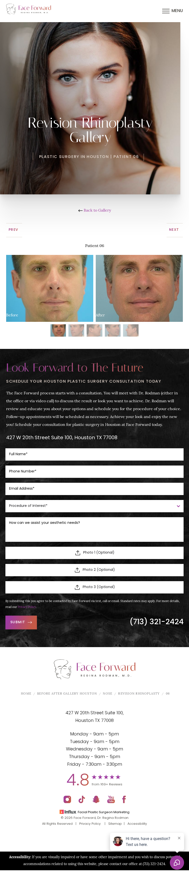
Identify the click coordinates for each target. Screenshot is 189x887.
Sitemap (115, 823)
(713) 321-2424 (156, 622)
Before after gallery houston (67, 693)
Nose (107, 693)
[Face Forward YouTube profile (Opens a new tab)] (111, 799)
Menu (177, 11)
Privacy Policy (27, 607)
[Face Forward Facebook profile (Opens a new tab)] (124, 799)
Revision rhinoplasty (139, 693)
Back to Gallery (97, 211)
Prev (14, 230)
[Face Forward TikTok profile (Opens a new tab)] (82, 799)
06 (168, 693)
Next (174, 230)
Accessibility (137, 823)
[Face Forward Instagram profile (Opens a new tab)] (67, 799)
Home (26, 693)
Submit (17, 622)
